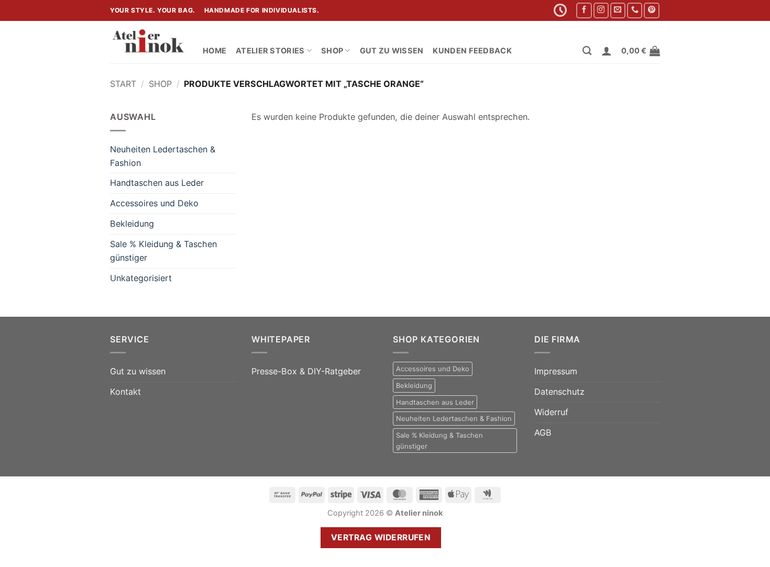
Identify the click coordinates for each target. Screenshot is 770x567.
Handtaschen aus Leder (157, 182)
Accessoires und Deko (154, 203)
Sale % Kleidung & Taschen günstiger (163, 251)
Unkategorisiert (141, 278)
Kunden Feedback (472, 50)
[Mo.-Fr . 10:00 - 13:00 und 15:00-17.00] (561, 10)
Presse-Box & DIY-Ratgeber (306, 371)
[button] (606, 50)
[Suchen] (586, 51)
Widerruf (551, 412)
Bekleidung (132, 223)
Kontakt (125, 391)
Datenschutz (559, 391)
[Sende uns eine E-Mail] (617, 10)
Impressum (555, 371)
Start (123, 84)
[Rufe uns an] (634, 10)
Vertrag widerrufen (381, 537)
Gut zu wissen (392, 50)
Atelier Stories (270, 50)
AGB (543, 432)
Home (214, 50)
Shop (332, 50)
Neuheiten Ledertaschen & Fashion (162, 156)
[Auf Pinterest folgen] (651, 10)
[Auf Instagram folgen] (601, 10)
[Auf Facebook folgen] (583, 10)
